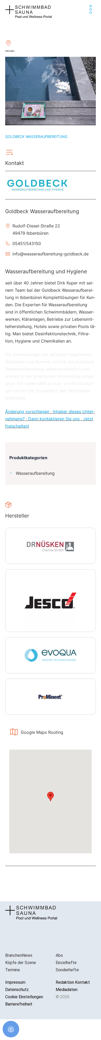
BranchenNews (18, 955)
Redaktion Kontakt (73, 982)
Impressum (15, 982)
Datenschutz (17, 989)
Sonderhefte (67, 969)
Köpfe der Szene (20, 962)
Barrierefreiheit (18, 1004)
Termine (12, 969)
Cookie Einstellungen (24, 996)
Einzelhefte (66, 962)
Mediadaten (66, 989)
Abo (59, 955)
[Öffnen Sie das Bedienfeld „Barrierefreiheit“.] (11, 1029)
